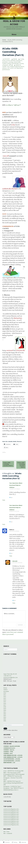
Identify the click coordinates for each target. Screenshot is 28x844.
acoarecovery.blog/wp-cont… (11, 809)
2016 (5, 703)
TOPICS (5, 689)
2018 (5, 707)
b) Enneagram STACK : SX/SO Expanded (14, 774)
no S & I (11, 191)
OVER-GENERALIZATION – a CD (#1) (13, 757)
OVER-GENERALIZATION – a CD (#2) (13, 755)
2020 (5, 710)
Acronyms (6, 691)
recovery (21, 63)
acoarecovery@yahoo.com (11, 677)
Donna (5, 688)
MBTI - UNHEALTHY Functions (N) (13, 776)
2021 (5, 712)
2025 (5, 719)
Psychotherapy (15, 63)
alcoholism (5, 62)
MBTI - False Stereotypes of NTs (12, 772)
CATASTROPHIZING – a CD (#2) (12, 759)
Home (4, 40)
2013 (5, 698)
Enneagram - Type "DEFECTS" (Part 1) (13, 788)
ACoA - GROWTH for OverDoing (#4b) (13, 771)
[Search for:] (10, 649)
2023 (5, 715)
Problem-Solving (6, 63)
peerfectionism (6, 69)
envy (8, 66)
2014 (5, 700)
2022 (5, 714)
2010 (5, 693)
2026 (5, 721)
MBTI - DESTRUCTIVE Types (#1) (12, 781)
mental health (17, 62)
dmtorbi (15, 59)
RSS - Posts (6, 831)
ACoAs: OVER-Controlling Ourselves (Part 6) (21, 465)
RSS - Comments (8, 833)
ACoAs (4, 60)
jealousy (4, 68)
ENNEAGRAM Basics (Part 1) (11, 790)
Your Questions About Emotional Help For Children (15, 485)
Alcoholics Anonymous (16, 60)
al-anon (8, 60)
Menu (14, 34)
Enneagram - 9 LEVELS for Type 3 (12, 786)
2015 (5, 701)
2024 (5, 717)
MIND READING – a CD (9, 762)
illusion (22, 66)
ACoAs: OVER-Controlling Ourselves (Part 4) (7, 464)
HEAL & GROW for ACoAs (14, 22)
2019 (5, 708)
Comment (20, 624)
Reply (3, 500)
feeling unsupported (15, 66)
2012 (5, 696)
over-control (10, 68)
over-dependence (18, 68)
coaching (10, 62)
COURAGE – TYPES (8, 751)
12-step (22, 59)
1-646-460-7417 (8, 676)
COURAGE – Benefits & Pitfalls (12, 746)
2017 (5, 705)
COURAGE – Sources (9, 750)
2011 (5, 695)
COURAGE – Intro (8, 753)
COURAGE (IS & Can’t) (9, 748)
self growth (5, 65)
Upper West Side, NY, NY (10, 674)
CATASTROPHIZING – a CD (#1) (12, 760)
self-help (11, 65)
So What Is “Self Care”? (13, 105)
